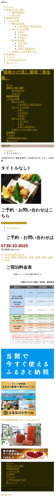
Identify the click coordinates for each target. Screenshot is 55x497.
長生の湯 (16, 15)
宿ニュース (11, 63)
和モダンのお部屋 (20, 29)
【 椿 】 (21, 32)
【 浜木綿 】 (23, 35)
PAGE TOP (6, 495)
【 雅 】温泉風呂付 (26, 49)
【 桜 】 (21, 46)
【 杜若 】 (22, 37)
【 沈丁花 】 (23, 43)
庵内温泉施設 (18, 12)
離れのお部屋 (18, 23)
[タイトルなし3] (21, 203)
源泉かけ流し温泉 (14, 10)
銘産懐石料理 (12, 18)
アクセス (10, 57)
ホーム (9, 7)
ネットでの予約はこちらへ (14, 223)
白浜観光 (10, 54)
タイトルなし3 (13, 228)
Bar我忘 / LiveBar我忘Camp (24, 51)
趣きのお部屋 (18, 40)
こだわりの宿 (12, 21)
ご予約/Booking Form (16, 60)
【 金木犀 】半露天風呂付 (29, 26)
